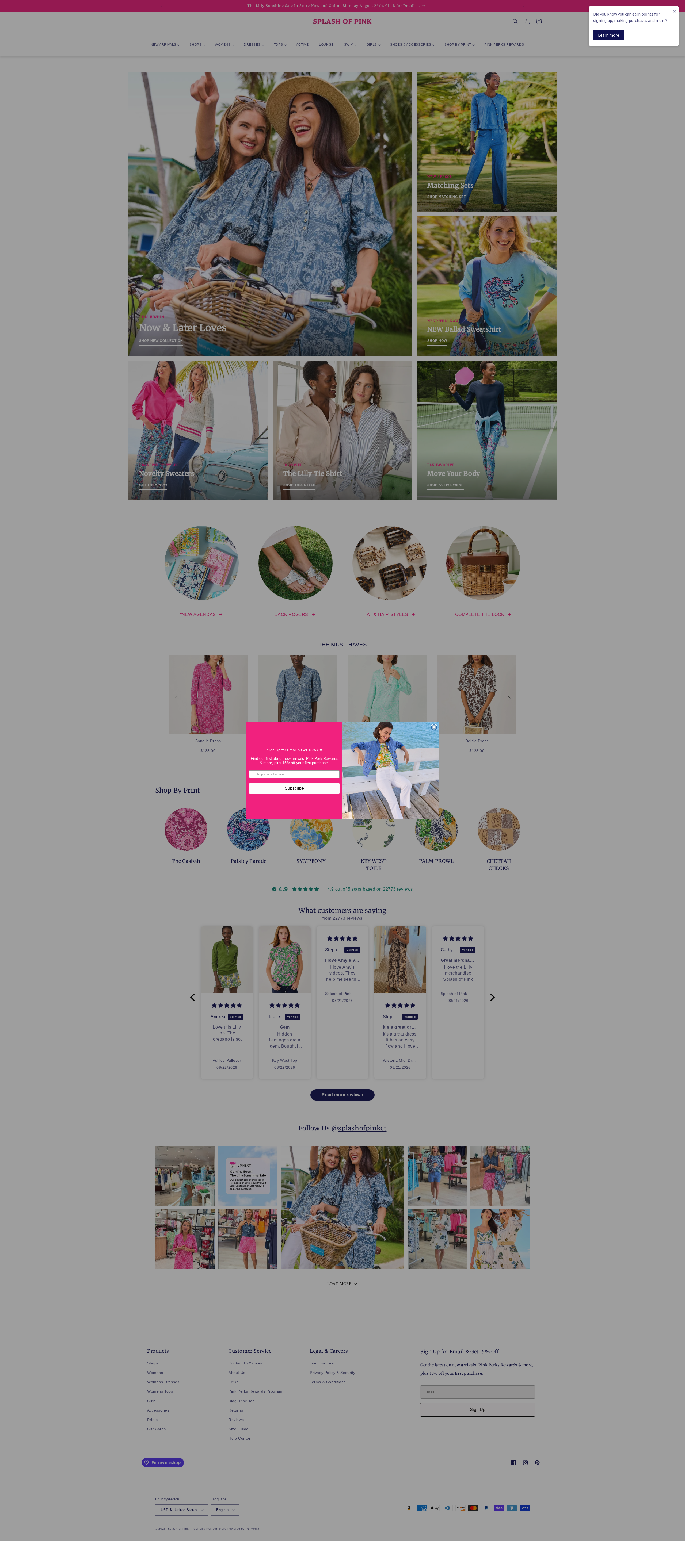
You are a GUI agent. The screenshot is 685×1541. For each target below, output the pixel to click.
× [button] (674, 11)
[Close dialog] (434, 727)
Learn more (608, 35)
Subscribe (294, 788)
